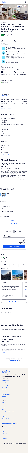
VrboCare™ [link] (4, 382)
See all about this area (6, 108)
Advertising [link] (4, 396)
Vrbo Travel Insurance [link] (6, 394)
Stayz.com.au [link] (4, 438)
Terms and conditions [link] (6, 414)
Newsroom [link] (4, 409)
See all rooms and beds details (7, 154)
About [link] (3, 402)
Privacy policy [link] (4, 416)
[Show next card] (26, 12)
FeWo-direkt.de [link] (5, 433)
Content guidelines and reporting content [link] (10, 423)
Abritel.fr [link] (3, 431)
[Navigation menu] (25, 2)
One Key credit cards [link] (6, 392)
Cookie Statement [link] (5, 418)
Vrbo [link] (3, 429)
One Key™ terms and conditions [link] (8, 411)
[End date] (19, 231)
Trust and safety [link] (5, 385)
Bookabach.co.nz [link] (5, 436)
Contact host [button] (14, 220)
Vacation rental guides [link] (6, 389)
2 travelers (8, 236)
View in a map (5, 95)
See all (2, 77)
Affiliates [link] (3, 407)
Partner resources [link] (5, 387)
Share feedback (14, 360)
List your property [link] (5, 380)
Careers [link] (3, 404)
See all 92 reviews (5, 37)
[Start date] (8, 231)
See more (3, 182)
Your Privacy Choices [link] (6, 421)
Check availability (14, 246)
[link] (2, 6)
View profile (14, 223)
